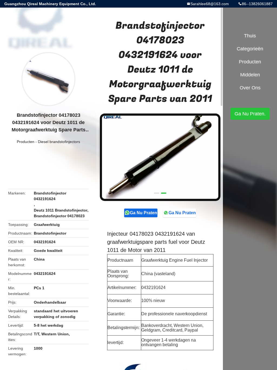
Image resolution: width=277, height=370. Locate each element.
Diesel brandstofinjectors (59, 141)
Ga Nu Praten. (143, 212)
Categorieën (250, 48)
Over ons (250, 87)
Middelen (250, 74)
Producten (25, 141)
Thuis (250, 35)
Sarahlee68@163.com (209, 4)
